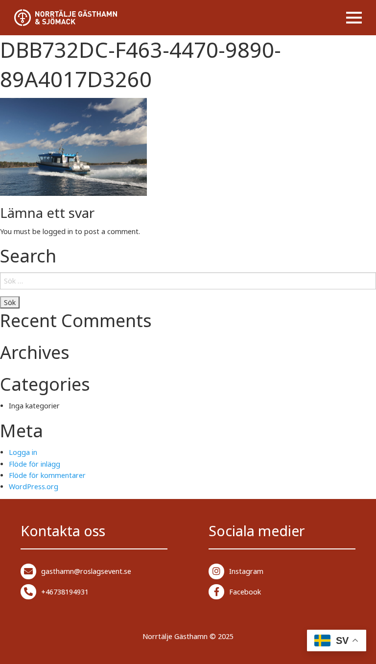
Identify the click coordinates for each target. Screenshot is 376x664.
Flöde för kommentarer (47, 475)
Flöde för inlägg (34, 464)
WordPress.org (33, 486)
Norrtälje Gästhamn (175, 636)
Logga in (23, 452)
